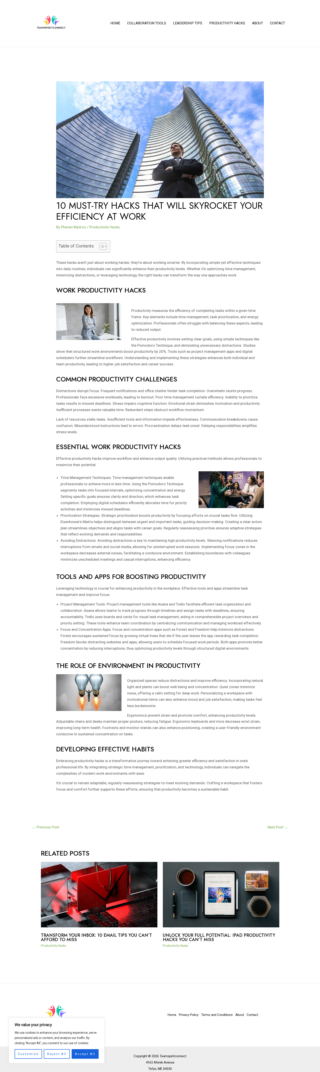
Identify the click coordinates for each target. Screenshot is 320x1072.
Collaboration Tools (146, 23)
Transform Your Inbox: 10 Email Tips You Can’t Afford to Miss (96, 937)
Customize (28, 1054)
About (257, 23)
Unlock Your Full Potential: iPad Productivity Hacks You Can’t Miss (219, 937)
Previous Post (45, 827)
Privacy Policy (189, 1015)
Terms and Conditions (217, 1015)
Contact (277, 23)
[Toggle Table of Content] (101, 246)
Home (115, 23)
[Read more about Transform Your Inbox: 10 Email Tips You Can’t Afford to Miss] (99, 894)
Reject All (57, 1054)
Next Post (278, 827)
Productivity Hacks (227, 23)
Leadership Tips (187, 23)
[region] (56, 1040)
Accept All (85, 1054)
